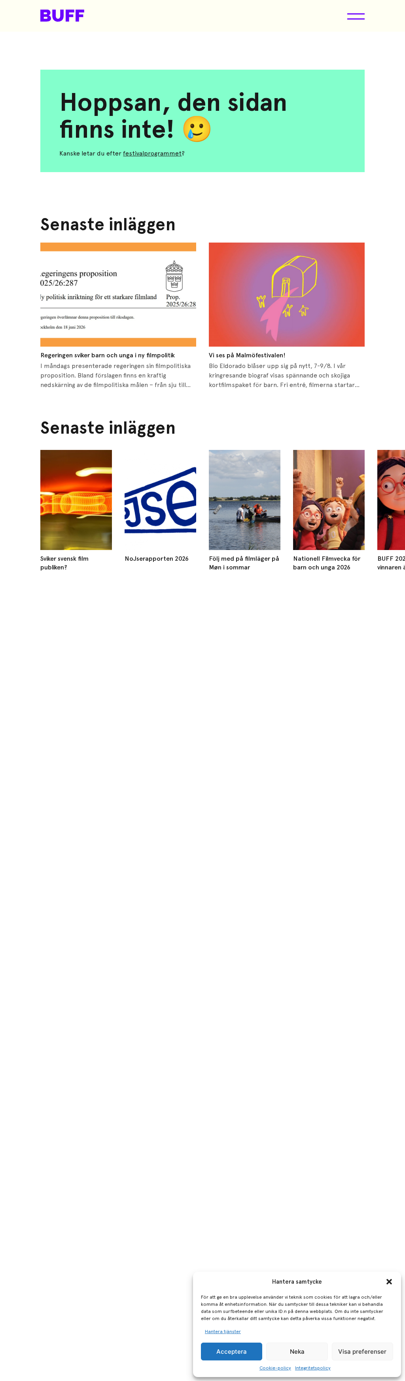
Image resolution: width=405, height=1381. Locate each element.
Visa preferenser (362, 1351)
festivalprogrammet (152, 153)
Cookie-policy (275, 1368)
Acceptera (231, 1351)
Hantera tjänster (223, 1331)
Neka (297, 1351)
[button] (389, 1282)
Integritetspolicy (313, 1368)
